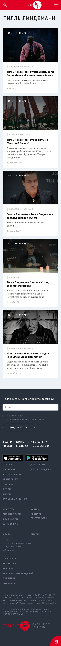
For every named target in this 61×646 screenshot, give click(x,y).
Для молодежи (40, 469)
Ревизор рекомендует (39, 516)
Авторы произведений (14, 573)
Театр (7, 441)
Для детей (37, 464)
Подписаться (18, 427)
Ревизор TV (10, 479)
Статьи (7, 464)
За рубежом (10, 524)
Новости (9, 509)
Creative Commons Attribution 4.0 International (27, 613)
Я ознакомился (15, 416)
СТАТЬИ (13, 135)
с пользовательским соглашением (25, 419)
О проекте (9, 558)
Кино (20, 441)
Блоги (7, 494)
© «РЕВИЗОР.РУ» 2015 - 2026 (42, 626)
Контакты (9, 583)
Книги (34, 534)
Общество (41, 445)
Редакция (9, 563)
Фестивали (10, 519)
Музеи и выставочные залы (14, 542)
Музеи (7, 445)
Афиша (35, 509)
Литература (38, 441)
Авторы (8, 568)
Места (7, 534)
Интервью (9, 469)
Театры (6, 539)
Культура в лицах (14, 499)
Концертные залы (12, 546)
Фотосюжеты (12, 474)
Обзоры (8, 484)
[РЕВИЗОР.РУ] (30, 4)
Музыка (22, 445)
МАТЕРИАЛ (27, 67)
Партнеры (9, 578)
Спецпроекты (12, 514)
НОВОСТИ (14, 67)
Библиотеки (9, 550)
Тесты (7, 489)
